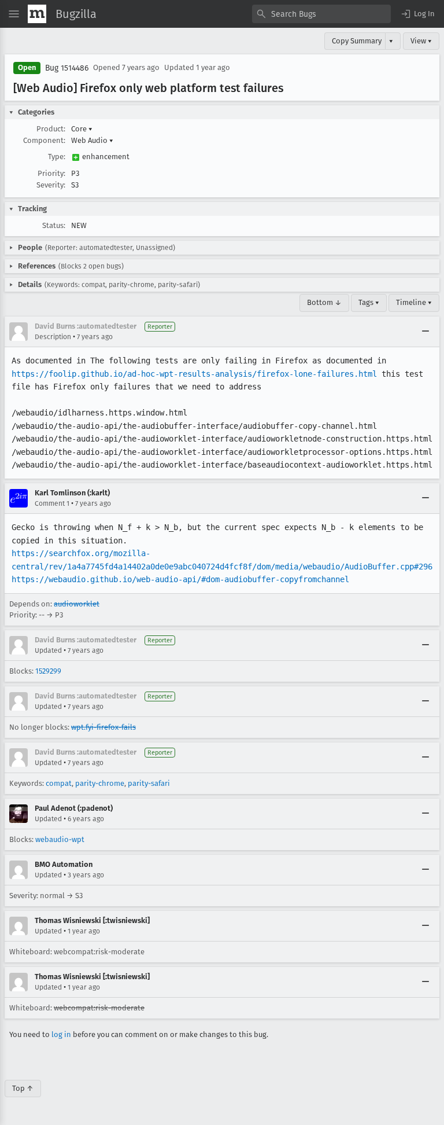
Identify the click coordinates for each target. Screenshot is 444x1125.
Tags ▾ (368, 302)
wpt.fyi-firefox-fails (103, 727)
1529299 (48, 671)
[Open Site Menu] (14, 14)
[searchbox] (321, 14)
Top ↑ (23, 1088)
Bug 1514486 (66, 68)
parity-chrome (99, 783)
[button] (417, 14)
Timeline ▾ (414, 302)
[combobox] (321, 14)
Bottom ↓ (324, 302)
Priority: (51, 173)
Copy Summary (357, 40)
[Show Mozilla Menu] (37, 14)
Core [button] (81, 128)
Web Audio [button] (92, 140)
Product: (50, 128)
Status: (53, 225)
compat (59, 783)
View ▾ (421, 40)
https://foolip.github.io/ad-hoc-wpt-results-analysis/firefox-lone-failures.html (194, 373)
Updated (48, 650)
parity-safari (149, 783)
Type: (56, 156)
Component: (44, 140)
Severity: (50, 185)
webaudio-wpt (59, 839)
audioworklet (76, 604)
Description (53, 337)
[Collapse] (425, 331)
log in (61, 1034)
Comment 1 (52, 503)
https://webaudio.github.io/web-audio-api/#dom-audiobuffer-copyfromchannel (180, 579)
